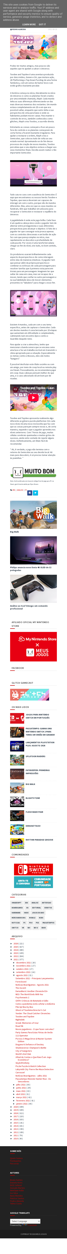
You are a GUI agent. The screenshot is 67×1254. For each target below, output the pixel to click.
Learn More (29, 24)
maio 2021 (21, 1091)
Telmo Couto (16, 1203)
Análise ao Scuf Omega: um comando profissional (29, 607)
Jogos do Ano (38, 913)
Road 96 (19, 1026)
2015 (16, 1122)
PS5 (37, 923)
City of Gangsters (24, 1050)
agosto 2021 (22, 975)
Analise (20, 490)
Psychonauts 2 (22, 997)
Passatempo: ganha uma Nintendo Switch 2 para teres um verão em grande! (40, 731)
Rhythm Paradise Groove (39, 839)
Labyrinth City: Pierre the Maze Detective (35, 1069)
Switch (15, 928)
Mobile (32, 918)
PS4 (30, 923)
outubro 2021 (22, 969)
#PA (13, 490)
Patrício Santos (17, 1198)
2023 (16, 953)
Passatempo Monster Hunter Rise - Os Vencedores (33, 1080)
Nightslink (20, 1019)
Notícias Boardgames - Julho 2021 (31, 1075)
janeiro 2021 (22, 1103)
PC (26, 490)
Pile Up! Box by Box (24, 1007)
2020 (16, 1106)
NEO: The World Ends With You (29, 994)
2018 (16, 1113)
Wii (29, 928)
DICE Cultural (16, 1185)
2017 (16, 1116)
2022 (16, 956)
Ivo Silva (14, 1193)
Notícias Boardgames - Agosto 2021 (32, 984)
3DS (26, 903)
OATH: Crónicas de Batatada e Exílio (32, 1000)
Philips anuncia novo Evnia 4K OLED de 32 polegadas (30, 569)
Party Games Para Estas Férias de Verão (34, 1032)
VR (23, 928)
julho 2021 (21, 1084)
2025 (16, 946)
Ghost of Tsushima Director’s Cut (31, 1010)
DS (27, 908)
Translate (32, 1225)
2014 (16, 1125)
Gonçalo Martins (17, 1187)
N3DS (41, 918)
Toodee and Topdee (25, 1016)
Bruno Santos (16, 1180)
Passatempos (48, 923)
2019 (16, 1110)
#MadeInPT (16, 903)
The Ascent (21, 987)
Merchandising (19, 918)
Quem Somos (16, 1158)
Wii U (36, 928)
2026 (16, 943)
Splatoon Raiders (35, 756)
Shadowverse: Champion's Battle (31, 1047)
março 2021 (21, 1097)
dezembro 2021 (23, 962)
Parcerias (14, 1163)
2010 (16, 1138)
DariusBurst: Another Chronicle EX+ (32, 991)
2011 (16, 1135)
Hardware (16, 913)
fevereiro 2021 (23, 1100)
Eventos (48, 908)
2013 (16, 1129)
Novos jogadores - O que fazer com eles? (35, 1029)
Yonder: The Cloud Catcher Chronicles (33, 1013)
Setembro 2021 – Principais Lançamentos (35, 978)
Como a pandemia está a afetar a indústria (35, 1003)
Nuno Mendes (16, 1195)
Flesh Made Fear (34, 812)
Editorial (36, 908)
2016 (16, 1119)
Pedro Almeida (17, 1201)
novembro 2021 (23, 965)
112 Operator (22, 1035)
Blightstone (33, 798)
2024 (16, 950)
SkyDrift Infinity (22, 1062)
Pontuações (15, 1160)
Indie (26, 913)
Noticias (16, 923)
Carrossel (20, 1072)
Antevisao (46, 903)
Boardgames (17, 908)
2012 (16, 1132)
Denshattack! (33, 825)
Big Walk (14, 531)
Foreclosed (21, 981)
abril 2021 (21, 1094)
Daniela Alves (16, 1182)
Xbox (43, 928)
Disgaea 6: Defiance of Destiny (30, 1044)
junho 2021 (21, 1087)
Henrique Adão (17, 1190)
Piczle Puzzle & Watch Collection (31, 1066)
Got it (42, 24)
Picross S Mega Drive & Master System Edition (34, 1040)
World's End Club (23, 1054)
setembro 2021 (23, 972)
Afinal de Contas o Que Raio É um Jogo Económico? (33, 1058)
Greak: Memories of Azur (27, 1022)
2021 (16, 959)
